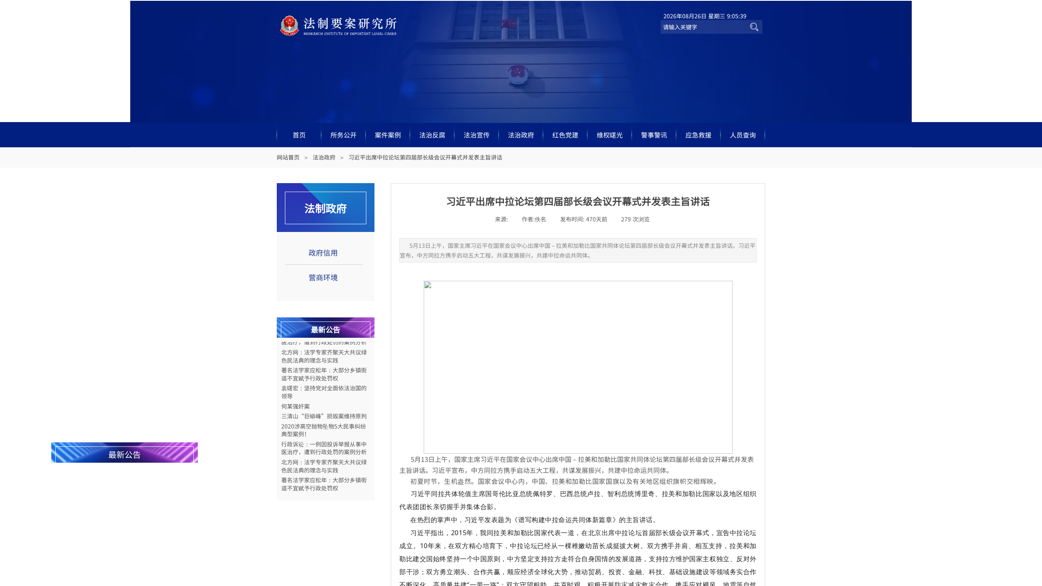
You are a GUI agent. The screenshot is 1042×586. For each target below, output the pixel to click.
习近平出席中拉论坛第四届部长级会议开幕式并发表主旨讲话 (425, 157)
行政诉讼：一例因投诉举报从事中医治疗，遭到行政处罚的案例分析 (324, 443)
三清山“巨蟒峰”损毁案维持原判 (324, 411)
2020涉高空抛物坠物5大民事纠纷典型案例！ (323, 425)
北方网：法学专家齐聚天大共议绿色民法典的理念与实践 (324, 351)
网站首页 (288, 157)
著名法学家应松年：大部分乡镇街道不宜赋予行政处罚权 (324, 369)
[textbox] (703, 27)
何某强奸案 (295, 401)
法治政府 (324, 157)
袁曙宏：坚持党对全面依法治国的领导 (324, 387)
